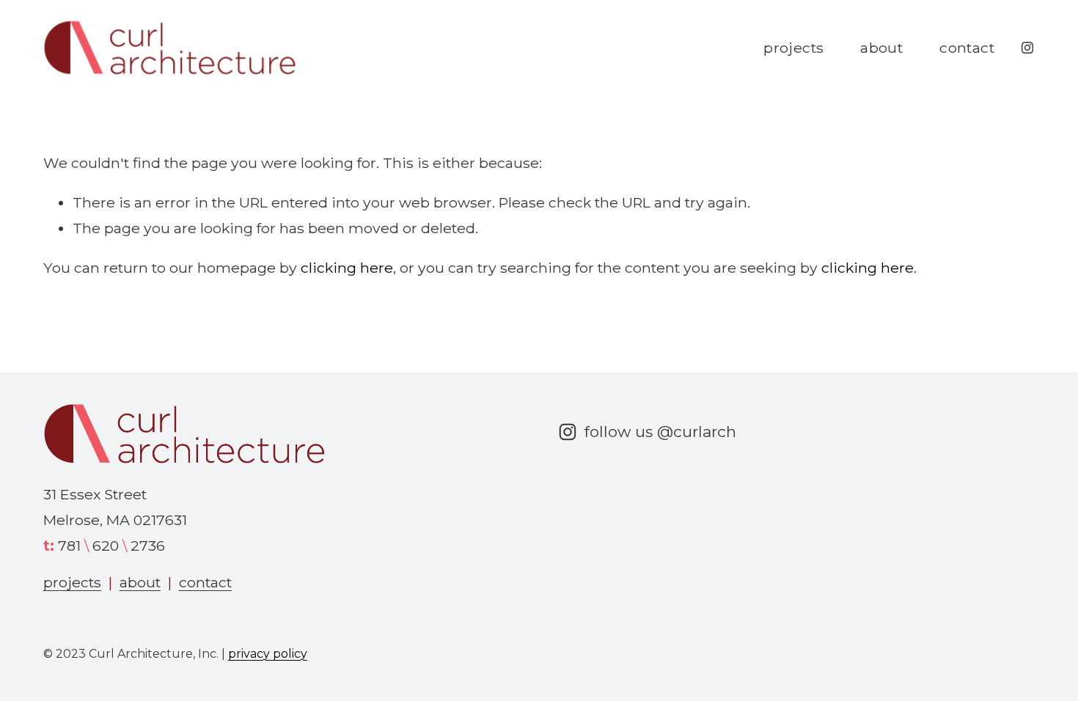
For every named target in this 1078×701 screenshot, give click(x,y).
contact (966, 47)
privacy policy (267, 654)
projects (793, 47)
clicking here (347, 267)
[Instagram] (1027, 47)
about (881, 47)
